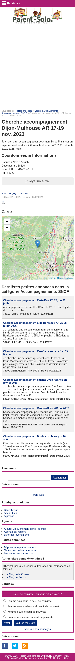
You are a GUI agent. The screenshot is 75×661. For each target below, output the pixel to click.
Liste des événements (17, 534)
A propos (9, 516)
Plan (66, 656)
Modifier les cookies (58, 658)
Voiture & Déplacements (46, 111)
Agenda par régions (15, 531)
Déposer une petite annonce (20, 547)
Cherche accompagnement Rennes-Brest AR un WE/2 (36, 408)
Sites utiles (10, 513)
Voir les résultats (25, 622)
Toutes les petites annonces (20, 550)
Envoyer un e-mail (37, 181)
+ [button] (7, 221)
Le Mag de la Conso (17, 574)
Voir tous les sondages (37, 629)
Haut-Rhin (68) (9, 193)
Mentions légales (15, 658)
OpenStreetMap (65, 277)
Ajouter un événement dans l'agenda (25, 528)
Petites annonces (24, 111)
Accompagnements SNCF (14, 113)
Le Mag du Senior (15, 577)
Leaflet (52, 277)
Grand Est (23, 193)
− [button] (7, 227)
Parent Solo (37, 494)
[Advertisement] (37, 66)
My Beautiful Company (51, 656)
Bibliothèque (11, 510)
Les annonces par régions (19, 553)
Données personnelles (36, 658)
